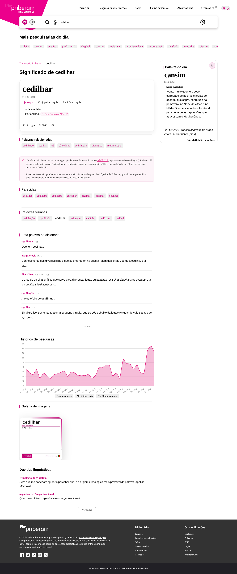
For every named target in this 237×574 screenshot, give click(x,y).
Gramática (208, 8)
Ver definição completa (201, 140)
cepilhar (99, 195)
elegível (85, 46)
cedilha (42, 145)
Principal (84, 8)
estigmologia (114, 145)
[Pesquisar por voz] (55, 22)
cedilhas (86, 195)
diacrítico (97, 145)
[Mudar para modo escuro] (225, 8)
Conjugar (29, 102)
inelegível (115, 46)
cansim (100, 46)
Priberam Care (191, 554)
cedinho (90, 218)
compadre (188, 46)
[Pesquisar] (47, 22)
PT (24, 22)
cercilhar (72, 195)
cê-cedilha (64, 145)
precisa (52, 46)
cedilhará (57, 195)
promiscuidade (134, 46)
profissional (68, 46)
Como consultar (159, 8)
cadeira (25, 46)
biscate (204, 46)
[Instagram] (28, 556)
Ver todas (87, 510)
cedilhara (42, 195)
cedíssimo (105, 218)
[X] (45, 556)
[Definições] (202, 22)
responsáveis (156, 46)
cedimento (76, 218)
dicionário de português (92, 537)
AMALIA (102, 160)
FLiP (187, 542)
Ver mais (87, 326)
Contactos (189, 534)
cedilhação (81, 145)
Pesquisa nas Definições (112, 8)
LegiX (187, 546)
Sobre (138, 8)
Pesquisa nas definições (145, 538)
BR (32, 22)
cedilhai (113, 195)
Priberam (189, 538)
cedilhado (28, 145)
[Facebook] (22, 556)
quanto (39, 46)
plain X (188, 550)
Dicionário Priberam (30, 63)
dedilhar (27, 195)
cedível (120, 218)
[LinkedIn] (39, 556)
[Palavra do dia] (212, 65)
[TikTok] (33, 556)
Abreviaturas (185, 8)
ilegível (173, 46)
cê (52, 145)
